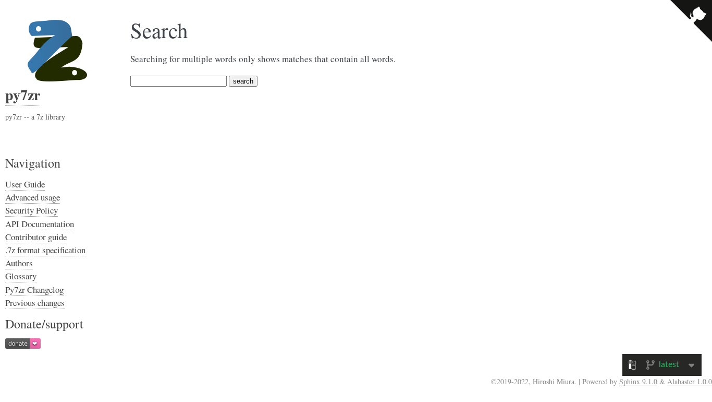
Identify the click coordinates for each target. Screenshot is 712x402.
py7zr (22, 94)
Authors (19, 263)
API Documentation (39, 224)
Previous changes (35, 303)
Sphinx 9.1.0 (638, 381)
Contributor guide (36, 237)
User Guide (25, 184)
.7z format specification (45, 250)
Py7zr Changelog (34, 289)
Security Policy (31, 210)
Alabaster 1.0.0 (689, 381)
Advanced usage (32, 197)
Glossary (20, 276)
